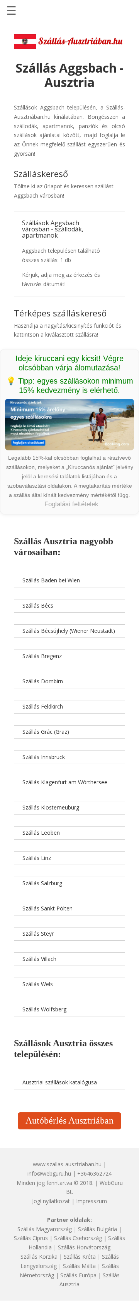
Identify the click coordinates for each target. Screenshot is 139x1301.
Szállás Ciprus (31, 1238)
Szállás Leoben (41, 832)
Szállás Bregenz (42, 656)
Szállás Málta (79, 1266)
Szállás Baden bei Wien (51, 580)
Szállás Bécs (37, 605)
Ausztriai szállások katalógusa (59, 1082)
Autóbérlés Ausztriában (69, 1120)
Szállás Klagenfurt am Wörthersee (64, 782)
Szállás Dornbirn (42, 681)
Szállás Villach (39, 958)
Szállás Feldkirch (42, 706)
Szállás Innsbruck (43, 757)
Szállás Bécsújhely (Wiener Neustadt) (68, 630)
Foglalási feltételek (71, 504)
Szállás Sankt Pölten (47, 908)
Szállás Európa (78, 1275)
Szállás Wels (37, 984)
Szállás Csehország (78, 1238)
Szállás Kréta (80, 1256)
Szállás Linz (36, 858)
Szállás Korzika (39, 1256)
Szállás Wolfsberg (44, 1009)
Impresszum (91, 1201)
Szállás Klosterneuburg (50, 807)
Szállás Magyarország (44, 1229)
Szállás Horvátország (84, 1247)
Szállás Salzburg (42, 883)
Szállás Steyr (38, 933)
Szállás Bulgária (97, 1229)
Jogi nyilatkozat (51, 1201)
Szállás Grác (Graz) (45, 731)
